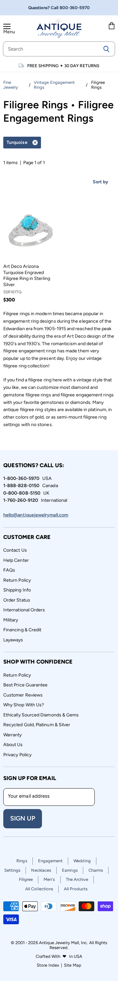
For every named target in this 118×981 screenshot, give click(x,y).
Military (10, 620)
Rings (21, 860)
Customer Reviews (23, 695)
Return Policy (17, 580)
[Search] (106, 48)
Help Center (16, 560)
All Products (76, 888)
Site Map (72, 965)
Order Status (16, 600)
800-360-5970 (75, 7)
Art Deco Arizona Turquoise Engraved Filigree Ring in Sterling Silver (26, 275)
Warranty (12, 735)
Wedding (82, 860)
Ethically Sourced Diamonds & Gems (41, 715)
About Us (13, 744)
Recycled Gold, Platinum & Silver (36, 725)
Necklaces (41, 870)
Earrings (70, 870)
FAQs (9, 570)
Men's (49, 879)
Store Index (48, 965)
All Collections (39, 888)
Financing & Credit (22, 630)
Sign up (22, 818)
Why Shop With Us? (23, 705)
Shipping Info (17, 590)
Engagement (50, 860)
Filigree (26, 879)
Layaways (13, 640)
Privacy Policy (17, 755)
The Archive (77, 879)
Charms (95, 870)
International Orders (24, 610)
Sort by (100, 182)
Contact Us (15, 550)
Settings (12, 870)
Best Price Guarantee (25, 685)
